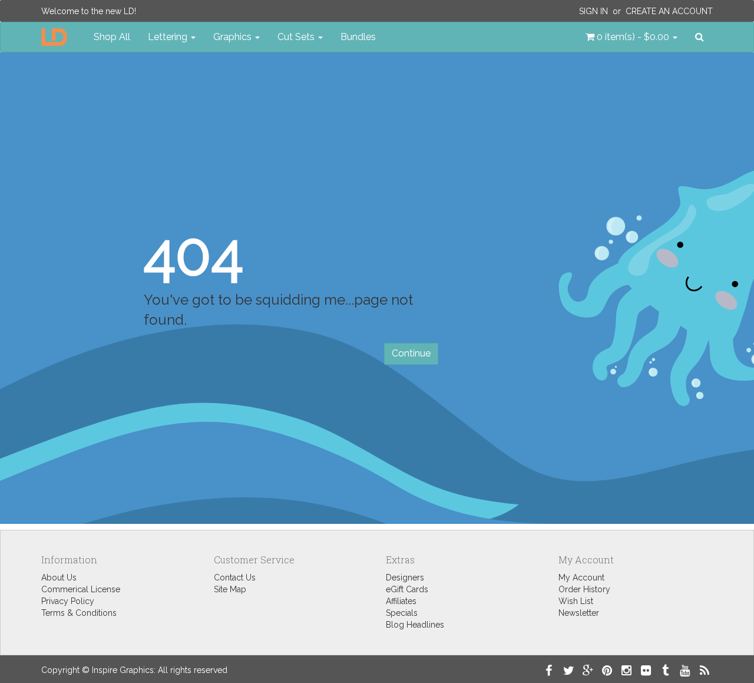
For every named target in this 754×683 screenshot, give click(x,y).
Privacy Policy (67, 601)
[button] (631, 37)
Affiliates (401, 601)
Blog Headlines (415, 624)
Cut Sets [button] (297, 36)
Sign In (593, 11)
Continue (411, 353)
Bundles (358, 36)
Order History (584, 589)
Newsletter (578, 613)
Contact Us (235, 577)
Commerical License (80, 589)
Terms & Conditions (79, 613)
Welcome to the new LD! (88, 11)
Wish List (575, 601)
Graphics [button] (233, 36)
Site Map (230, 589)
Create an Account (669, 11)
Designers (405, 577)
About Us (59, 577)
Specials (402, 613)
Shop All (112, 36)
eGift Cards (407, 589)
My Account (581, 577)
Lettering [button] (169, 36)
